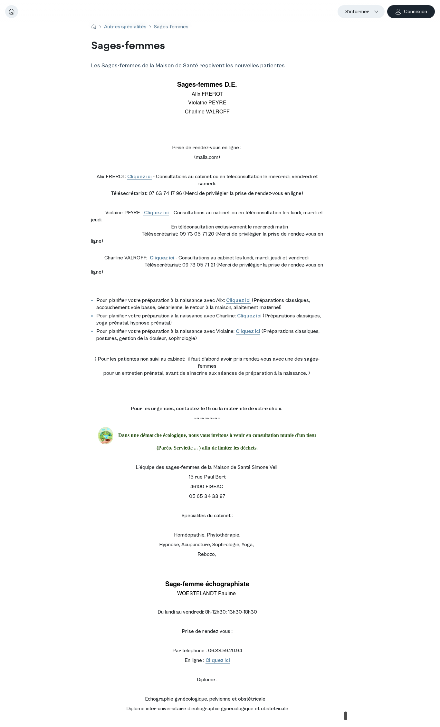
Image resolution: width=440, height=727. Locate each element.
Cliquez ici (139, 176)
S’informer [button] (357, 12)
